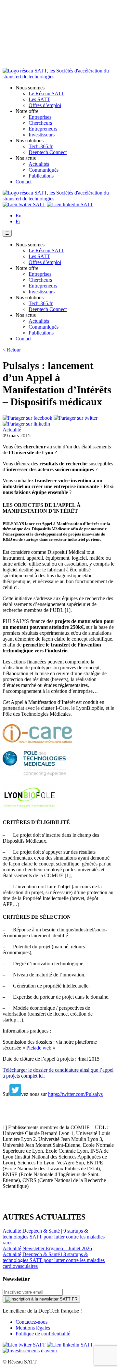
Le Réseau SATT (46, 93)
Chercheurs (40, 123)
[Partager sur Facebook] (27, 418)
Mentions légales (33, 1328)
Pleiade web (38, 1048)
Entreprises (40, 117)
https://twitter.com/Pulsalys (75, 1094)
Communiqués (43, 170)
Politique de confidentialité (43, 1333)
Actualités (39, 164)
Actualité (12, 429)
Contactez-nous (31, 1322)
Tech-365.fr (41, 146)
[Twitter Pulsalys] (15, 1094)
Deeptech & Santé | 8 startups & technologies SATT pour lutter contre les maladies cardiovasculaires (54, 1260)
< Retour (12, 349)
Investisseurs (42, 134)
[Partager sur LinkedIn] (26, 424)
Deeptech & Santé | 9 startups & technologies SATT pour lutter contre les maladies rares (54, 1236)
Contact (24, 181)
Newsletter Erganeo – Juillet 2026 (57, 1248)
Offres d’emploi (45, 105)
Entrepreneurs (43, 129)
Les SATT (39, 99)
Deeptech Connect (48, 152)
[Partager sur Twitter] (76, 418)
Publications (41, 176)
